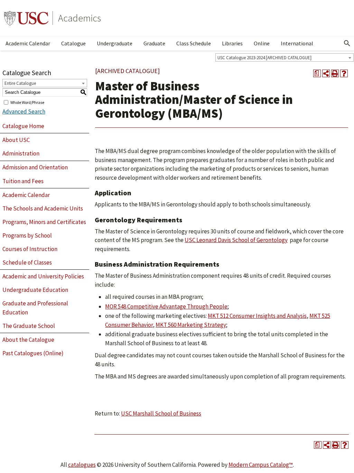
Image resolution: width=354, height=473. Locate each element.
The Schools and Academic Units (42, 208)
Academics (79, 18)
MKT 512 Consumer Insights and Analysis (257, 316)
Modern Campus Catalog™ (261, 464)
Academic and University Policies (43, 276)
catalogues (82, 464)
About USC (16, 140)
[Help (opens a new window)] (344, 73)
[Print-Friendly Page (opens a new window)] (335, 73)
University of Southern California (26, 18)
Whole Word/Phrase (27, 102)
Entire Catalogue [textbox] (20, 83)
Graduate (154, 43)
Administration (20, 153)
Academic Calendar (28, 43)
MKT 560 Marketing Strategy (191, 325)
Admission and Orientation (35, 167)
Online (262, 43)
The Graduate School (28, 326)
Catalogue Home (23, 126)
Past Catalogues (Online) (33, 353)
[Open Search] (347, 43)
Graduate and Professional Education (35, 308)
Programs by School (27, 235)
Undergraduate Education (35, 290)
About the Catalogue (28, 339)
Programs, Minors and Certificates (44, 222)
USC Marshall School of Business (161, 413)
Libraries (232, 43)
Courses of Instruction (29, 249)
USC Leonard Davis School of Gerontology (236, 240)
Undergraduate (114, 43)
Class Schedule (193, 43)
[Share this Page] (326, 73)
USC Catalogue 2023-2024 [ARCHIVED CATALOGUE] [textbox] (264, 58)
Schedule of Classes (27, 262)
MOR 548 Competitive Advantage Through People (166, 306)
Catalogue (73, 43)
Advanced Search (23, 111)
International (297, 43)
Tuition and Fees (23, 181)
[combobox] (284, 57)
